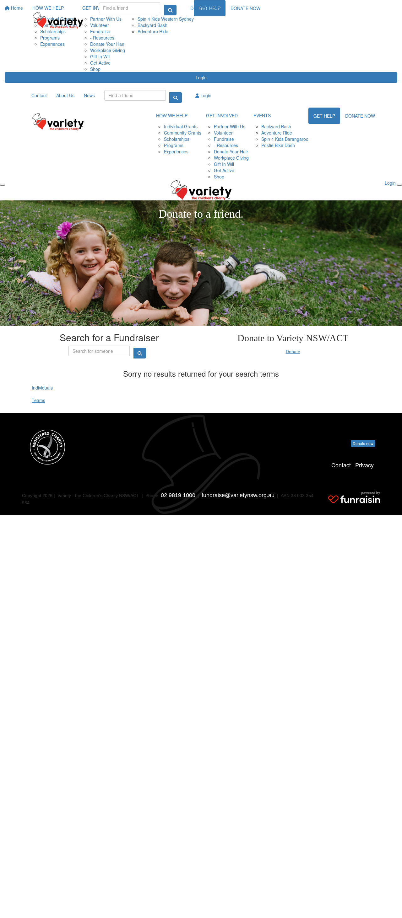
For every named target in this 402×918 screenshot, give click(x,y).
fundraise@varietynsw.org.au (238, 495)
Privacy (364, 465)
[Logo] (58, 20)
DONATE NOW (205, 8)
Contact (341, 465)
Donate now (363, 443)
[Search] (170, 10)
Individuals (42, 388)
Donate (293, 351)
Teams (38, 400)
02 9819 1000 (178, 495)
